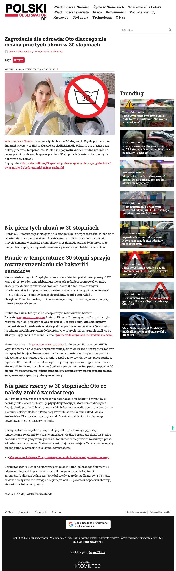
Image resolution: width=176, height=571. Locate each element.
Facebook (41, 512)
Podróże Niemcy (142, 12)
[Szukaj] (170, 29)
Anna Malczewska (20, 51)
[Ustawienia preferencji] (172, 428)
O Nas (120, 17)
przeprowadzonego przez (48, 344)
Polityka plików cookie (160, 512)
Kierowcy (61, 17)
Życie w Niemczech (109, 7)
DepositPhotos (97, 552)
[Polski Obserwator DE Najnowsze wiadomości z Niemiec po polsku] (26, 12)
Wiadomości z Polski (144, 7)
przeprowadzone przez (30, 317)
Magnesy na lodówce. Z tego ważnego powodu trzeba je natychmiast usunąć (59, 457)
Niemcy (18, 60)
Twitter (56, 512)
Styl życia (80, 17)
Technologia (102, 17)
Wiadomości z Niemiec (71, 7)
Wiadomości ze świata (71, 12)
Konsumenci (116, 12)
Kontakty (24, 512)
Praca (97, 12)
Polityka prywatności (136, 512)
